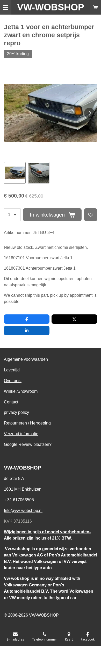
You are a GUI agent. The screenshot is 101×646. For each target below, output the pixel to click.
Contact (11, 402)
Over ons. (12, 380)
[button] (15, 173)
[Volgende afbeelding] (89, 113)
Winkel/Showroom (21, 391)
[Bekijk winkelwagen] (95, 7)
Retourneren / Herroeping (27, 423)
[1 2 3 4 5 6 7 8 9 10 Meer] (12, 214)
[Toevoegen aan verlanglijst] (90, 214)
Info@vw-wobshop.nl (23, 510)
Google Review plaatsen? (28, 444)
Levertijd (12, 370)
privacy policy (16, 412)
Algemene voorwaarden (26, 359)
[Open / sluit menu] (5, 7)
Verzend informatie (21, 433)
